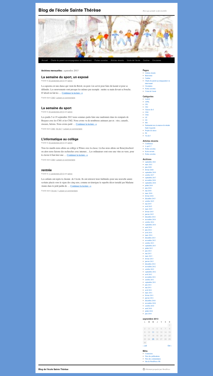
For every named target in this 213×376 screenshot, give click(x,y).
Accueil (45, 60)
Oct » (170, 345)
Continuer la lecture (72, 92)
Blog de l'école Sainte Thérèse (69, 10)
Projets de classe (150, 130)
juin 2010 (148, 313)
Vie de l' (59, 128)
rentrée (46, 170)
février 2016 (149, 196)
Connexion (149, 353)
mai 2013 (148, 253)
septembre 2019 (150, 172)
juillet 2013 (149, 248)
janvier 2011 (149, 298)
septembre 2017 (150, 177)
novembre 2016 (150, 180)
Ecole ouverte (149, 151)
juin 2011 (148, 285)
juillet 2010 (149, 311)
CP (146, 117)
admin (70, 80)
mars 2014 (148, 235)
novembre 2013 (150, 240)
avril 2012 (148, 274)
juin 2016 (148, 188)
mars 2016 (148, 193)
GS (146, 120)
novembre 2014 (150, 219)
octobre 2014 (149, 222)
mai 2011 (148, 287)
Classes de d (149, 109)
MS (146, 122)
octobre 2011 (149, 279)
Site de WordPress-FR (152, 361)
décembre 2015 (150, 198)
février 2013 (149, 258)
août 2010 (148, 308)
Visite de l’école (133, 60)
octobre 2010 (149, 305)
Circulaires (156, 60)
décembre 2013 (150, 237)
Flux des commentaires (153, 359)
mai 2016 (148, 190)
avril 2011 (148, 290)
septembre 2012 (150, 271)
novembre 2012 (150, 266)
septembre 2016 (150, 183)
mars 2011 (148, 292)
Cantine (146, 60)
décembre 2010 (150, 300)
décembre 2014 (150, 217)
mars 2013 (148, 256)
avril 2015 (148, 206)
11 (153, 332)
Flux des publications (152, 356)
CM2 (53, 97)
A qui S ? (148, 146)
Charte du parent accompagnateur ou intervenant (71, 60)
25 (153, 339)
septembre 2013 (150, 245)
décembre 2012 (150, 264)
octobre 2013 (149, 243)
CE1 (146, 104)
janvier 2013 (149, 261)
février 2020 (149, 169)
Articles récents (117, 60)
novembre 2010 (150, 303)
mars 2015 (148, 209)
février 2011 (149, 295)
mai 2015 (148, 203)
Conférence (149, 143)
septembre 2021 (150, 162)
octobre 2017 (149, 175)
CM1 (147, 112)
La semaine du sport (56, 108)
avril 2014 (148, 232)
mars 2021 (148, 164)
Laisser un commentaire (65, 97)
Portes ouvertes (101, 60)
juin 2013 (148, 251)
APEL (147, 101)
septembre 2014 (150, 224)
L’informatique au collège (59, 139)
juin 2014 (148, 230)
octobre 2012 (149, 269)
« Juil (145, 345)
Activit (147, 99)
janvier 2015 (149, 214)
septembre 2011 (150, 282)
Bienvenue (148, 75)
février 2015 (149, 211)
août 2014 (148, 227)
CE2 (146, 107)
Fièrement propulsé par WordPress (158, 369)
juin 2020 (148, 167)
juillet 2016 (149, 185)
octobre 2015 (149, 201)
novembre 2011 (150, 277)
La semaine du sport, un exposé (65, 77)
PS (146, 133)
